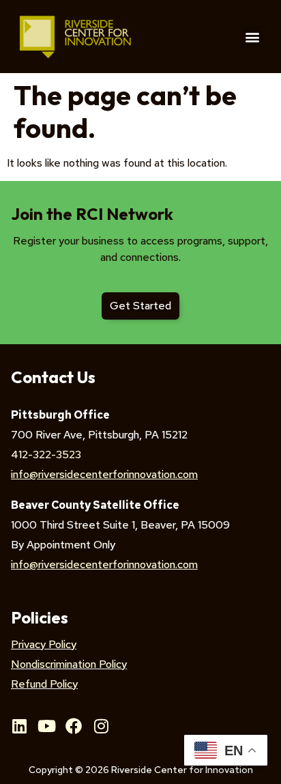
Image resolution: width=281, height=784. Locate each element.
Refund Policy (44, 684)
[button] (252, 36)
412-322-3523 (46, 454)
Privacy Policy (43, 644)
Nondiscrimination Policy (69, 664)
